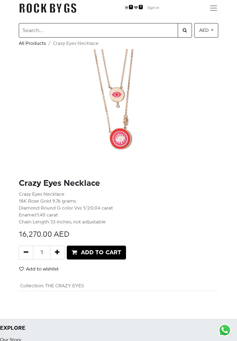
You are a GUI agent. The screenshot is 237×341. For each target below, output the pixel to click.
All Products (32, 43)
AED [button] (204, 30)
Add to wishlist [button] (42, 269)
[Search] (185, 30)
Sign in (153, 8)
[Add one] (57, 253)
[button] (96, 253)
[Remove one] (26, 253)
